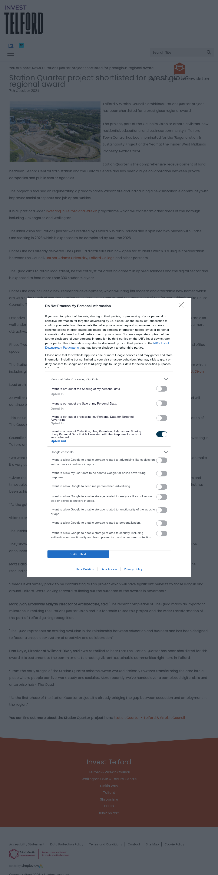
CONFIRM (78, 554)
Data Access (109, 569)
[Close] (183, 306)
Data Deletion (85, 569)
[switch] (161, 389)
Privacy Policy (133, 569)
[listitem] (109, 379)
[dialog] (109, 437)
